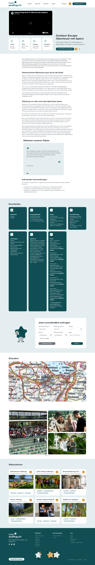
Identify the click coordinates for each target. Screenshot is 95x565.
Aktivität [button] (37, 3)
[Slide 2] (32, 33)
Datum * (41, 332)
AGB (85, 559)
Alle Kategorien (39, 535)
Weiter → (77, 343)
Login (54, 537)
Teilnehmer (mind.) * (44, 326)
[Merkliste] (70, 3)
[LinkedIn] (14, 544)
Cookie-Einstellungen (76, 542)
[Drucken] (79, 49)
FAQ (71, 537)
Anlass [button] (53, 3)
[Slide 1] (29, 33)
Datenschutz (71, 559)
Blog (71, 535)
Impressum (80, 559)
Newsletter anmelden (16, 559)
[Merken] (76, 49)
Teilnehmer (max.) (59, 326)
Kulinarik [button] (45, 3)
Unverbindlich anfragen (64, 49)
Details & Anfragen (21, 481)
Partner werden (57, 535)
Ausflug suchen (78, 3)
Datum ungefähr (44, 338)
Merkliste (37, 544)
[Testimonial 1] (28, 173)
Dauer (70, 332)
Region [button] (30, 3)
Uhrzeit (71, 326)
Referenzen (73, 539)
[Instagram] (9, 544)
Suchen (37, 545)
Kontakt (64, 3)
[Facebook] (11, 544)
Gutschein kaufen (47, 343)
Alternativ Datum (58, 332)
